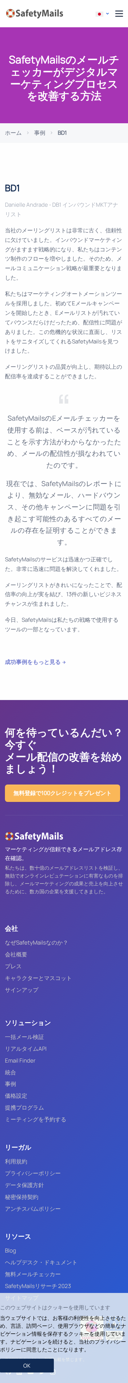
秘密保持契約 (21, 1197)
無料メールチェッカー (33, 1274)
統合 (10, 1072)
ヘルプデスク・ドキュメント (41, 1262)
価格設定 (16, 1095)
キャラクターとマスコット (38, 978)
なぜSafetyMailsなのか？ (36, 942)
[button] (102, 14)
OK (27, 1365)
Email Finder (20, 1060)
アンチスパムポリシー (33, 1208)
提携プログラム (24, 1107)
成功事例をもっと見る (33, 662)
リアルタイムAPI (26, 1048)
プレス (13, 966)
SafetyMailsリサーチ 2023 (38, 1286)
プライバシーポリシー (33, 1173)
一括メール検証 (24, 1037)
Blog (10, 1250)
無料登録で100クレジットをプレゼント (62, 793)
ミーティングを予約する (35, 1119)
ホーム (13, 132)
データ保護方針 (24, 1185)
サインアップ (21, 990)
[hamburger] (119, 14)
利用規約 (16, 1161)
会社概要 (16, 954)
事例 (39, 132)
